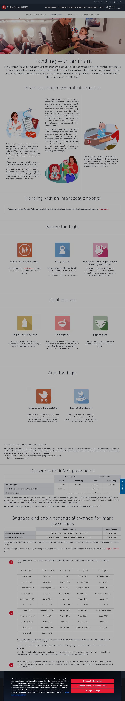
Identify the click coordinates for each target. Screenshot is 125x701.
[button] (92, 690)
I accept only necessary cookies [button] (93, 686)
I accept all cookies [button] (92, 681)
